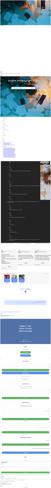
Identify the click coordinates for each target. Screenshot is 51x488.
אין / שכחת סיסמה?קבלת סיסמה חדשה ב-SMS (25, 373)
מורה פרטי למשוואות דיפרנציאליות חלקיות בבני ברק (9, 150)
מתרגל (4, 132)
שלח (25, 432)
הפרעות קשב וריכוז (6, 130)
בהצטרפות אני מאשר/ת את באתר (6, 483)
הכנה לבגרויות (5, 129)
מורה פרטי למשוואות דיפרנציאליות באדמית (8, 142)
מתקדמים (4, 124)
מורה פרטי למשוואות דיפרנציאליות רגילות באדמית (9, 144)
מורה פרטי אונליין (23, 251)
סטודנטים (4, 135)
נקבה (3, 139)
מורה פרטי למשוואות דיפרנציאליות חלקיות (8, 147)
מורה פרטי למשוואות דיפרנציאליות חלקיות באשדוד (9, 148)
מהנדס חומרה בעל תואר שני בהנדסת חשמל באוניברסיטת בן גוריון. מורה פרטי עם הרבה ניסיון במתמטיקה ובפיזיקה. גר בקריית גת (25, 257)
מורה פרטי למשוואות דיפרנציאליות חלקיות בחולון (8, 151)
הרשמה (23, 379)
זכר (3, 138)
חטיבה (4, 127)
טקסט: (2, 467)
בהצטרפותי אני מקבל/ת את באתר (25, 406)
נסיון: (2, 121)
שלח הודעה (25, 472)
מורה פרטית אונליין (7, 251)
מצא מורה (37, 88)
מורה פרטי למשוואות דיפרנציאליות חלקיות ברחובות (9, 155)
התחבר (24, 487)
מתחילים (4, 123)
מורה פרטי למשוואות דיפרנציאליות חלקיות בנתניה (9, 153)
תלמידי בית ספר (5, 126)
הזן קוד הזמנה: (47, 440)
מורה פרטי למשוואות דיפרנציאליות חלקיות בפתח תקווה (9, 154)
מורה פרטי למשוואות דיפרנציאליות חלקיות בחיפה (8, 152)
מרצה (4, 133)
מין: (2, 136)
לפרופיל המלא (3, 268)
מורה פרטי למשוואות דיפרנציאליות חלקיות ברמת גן (9, 156)
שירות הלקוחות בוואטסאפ (23, 378)
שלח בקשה (25, 452)
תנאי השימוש (23, 406)
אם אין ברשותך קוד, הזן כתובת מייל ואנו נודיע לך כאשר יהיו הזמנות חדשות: (40, 448)
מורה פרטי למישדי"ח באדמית (6, 143)
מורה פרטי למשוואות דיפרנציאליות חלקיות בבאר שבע (9, 149)
